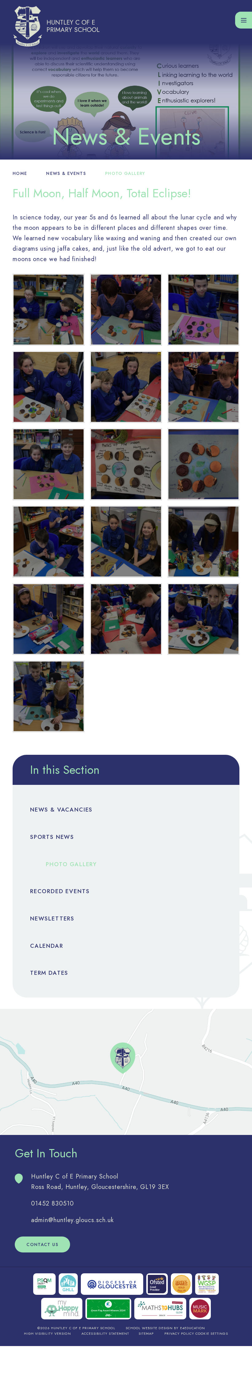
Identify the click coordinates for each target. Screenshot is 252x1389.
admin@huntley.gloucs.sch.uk (72, 1220)
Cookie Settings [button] (211, 1333)
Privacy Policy (179, 1333)
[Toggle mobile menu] (243, 20)
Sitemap (146, 1333)
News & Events (66, 173)
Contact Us (42, 1244)
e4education (192, 1327)
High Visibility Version (47, 1333)
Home (20, 173)
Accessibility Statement (105, 1333)
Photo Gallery (125, 173)
